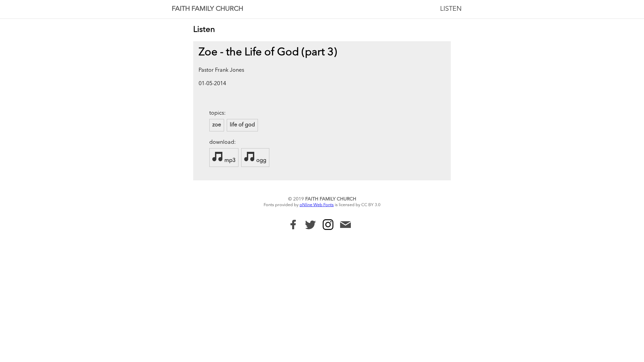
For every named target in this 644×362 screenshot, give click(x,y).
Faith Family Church (207, 9)
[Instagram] (328, 224)
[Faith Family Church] (293, 224)
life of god (242, 125)
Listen (451, 9)
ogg (260, 160)
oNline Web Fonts (317, 205)
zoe (216, 125)
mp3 (229, 160)
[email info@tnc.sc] (345, 225)
